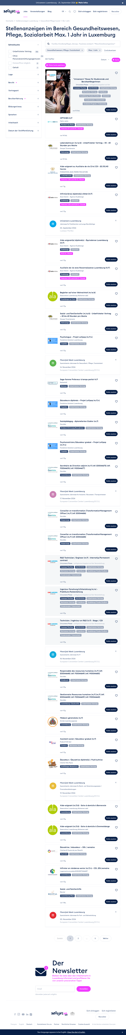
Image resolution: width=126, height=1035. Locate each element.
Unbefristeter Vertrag (25, 51)
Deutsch (29, 1024)
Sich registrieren (100, 11)
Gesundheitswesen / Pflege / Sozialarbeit (63, 50)
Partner (56, 1024)
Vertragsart (13, 90)
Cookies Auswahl (84, 1024)
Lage (10, 74)
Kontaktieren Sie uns (44, 1024)
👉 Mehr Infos (82, 2)
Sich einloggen (84, 11)
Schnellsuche (14, 45)
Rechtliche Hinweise (69, 1024)
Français (14, 1024)
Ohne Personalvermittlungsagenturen (26, 57)
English (21, 1024)
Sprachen (12, 114)
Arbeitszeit (13, 122)
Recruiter (115, 11)
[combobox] (105, 60)
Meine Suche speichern (56, 65)
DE (63, 11)
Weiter (105, 938)
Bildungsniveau (15, 106)
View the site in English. (76, 1032)
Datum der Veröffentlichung (20, 130)
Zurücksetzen (110, 50)
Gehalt (25, 67)
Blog (49, 11)
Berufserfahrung (15, 98)
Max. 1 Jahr (93, 50)
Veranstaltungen (37, 11)
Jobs (25, 11)
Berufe (11, 82)
